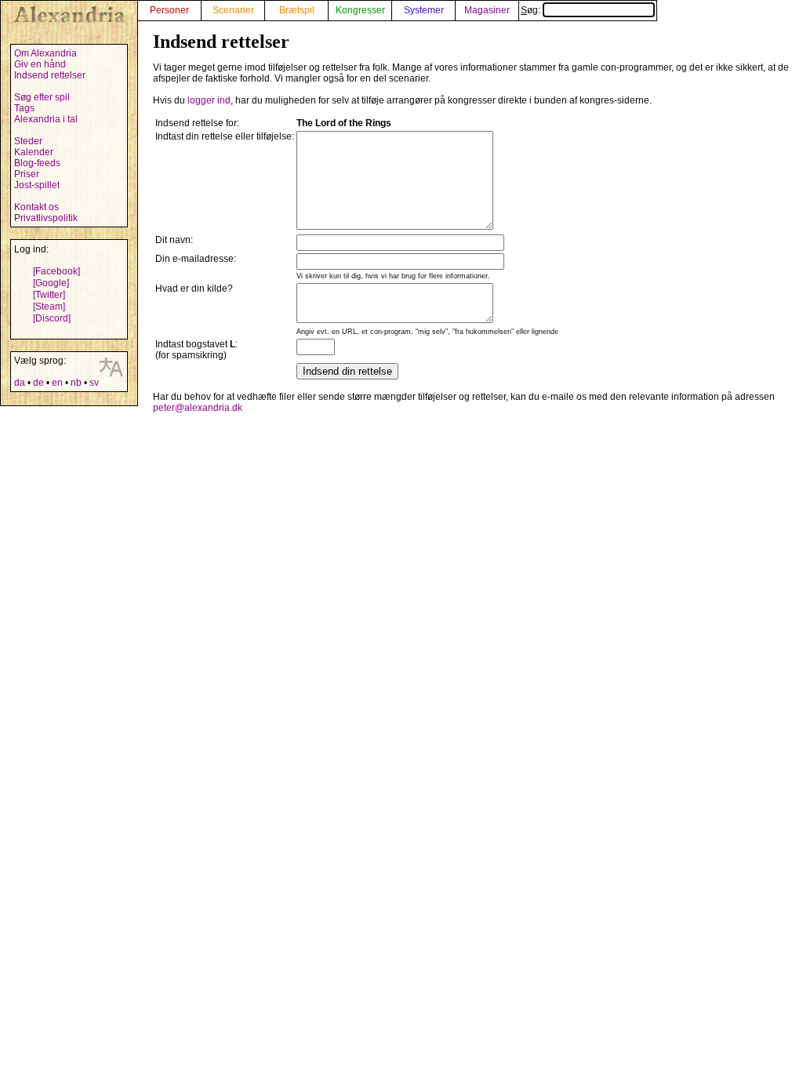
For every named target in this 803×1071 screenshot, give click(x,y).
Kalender (33, 152)
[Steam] (49, 306)
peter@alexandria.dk (197, 407)
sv (94, 382)
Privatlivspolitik (46, 217)
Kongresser (360, 10)
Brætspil (296, 10)
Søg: (532, 10)
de (38, 382)
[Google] (51, 283)
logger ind (209, 100)
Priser (26, 174)
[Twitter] (49, 294)
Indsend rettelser (49, 75)
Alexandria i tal (46, 119)
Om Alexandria (45, 53)
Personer (169, 10)
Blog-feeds (37, 163)
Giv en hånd (40, 64)
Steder (28, 141)
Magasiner (487, 10)
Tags (24, 108)
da (19, 382)
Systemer (424, 10)
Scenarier (233, 10)
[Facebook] (56, 271)
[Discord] (52, 318)
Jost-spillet (37, 185)
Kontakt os (36, 206)
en (57, 382)
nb (76, 382)
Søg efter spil (42, 97)
